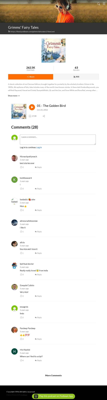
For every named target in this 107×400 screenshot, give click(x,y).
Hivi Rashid (25, 349)
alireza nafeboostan (29, 221)
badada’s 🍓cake (27, 199)
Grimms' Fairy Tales (23, 27)
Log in (39, 147)
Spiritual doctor (27, 264)
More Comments (53, 375)
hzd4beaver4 (26, 178)
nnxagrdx (24, 306)
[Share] (44, 116)
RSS (77, 77)
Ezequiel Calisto (27, 285)
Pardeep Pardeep (27, 328)
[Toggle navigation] (104, 3)
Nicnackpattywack (28, 156)
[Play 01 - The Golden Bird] (32, 107)
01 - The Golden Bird (51, 105)
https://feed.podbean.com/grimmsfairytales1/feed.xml (33, 31)
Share (31, 77)
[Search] (98, 3)
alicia (22, 242)
